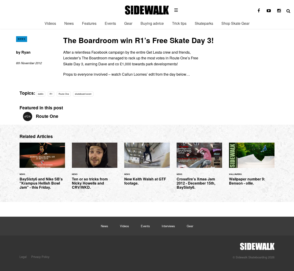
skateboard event (83, 93)
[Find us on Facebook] (258, 11)
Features (89, 23)
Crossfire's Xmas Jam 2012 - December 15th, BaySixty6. (199, 169)
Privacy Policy (40, 256)
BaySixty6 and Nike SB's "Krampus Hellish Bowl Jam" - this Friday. (42, 169)
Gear (128, 23)
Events (110, 23)
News (69, 23)
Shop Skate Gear (235, 23)
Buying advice (152, 23)
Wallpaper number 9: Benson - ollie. (251, 167)
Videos (50, 23)
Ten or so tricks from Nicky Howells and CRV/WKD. (94, 169)
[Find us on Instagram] (279, 11)
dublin (40, 93)
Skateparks (204, 23)
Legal (23, 256)
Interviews (168, 226)
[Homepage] (257, 245)
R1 (51, 93)
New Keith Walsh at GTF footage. (147, 167)
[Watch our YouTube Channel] (269, 11)
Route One (64, 93)
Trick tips (179, 23)
